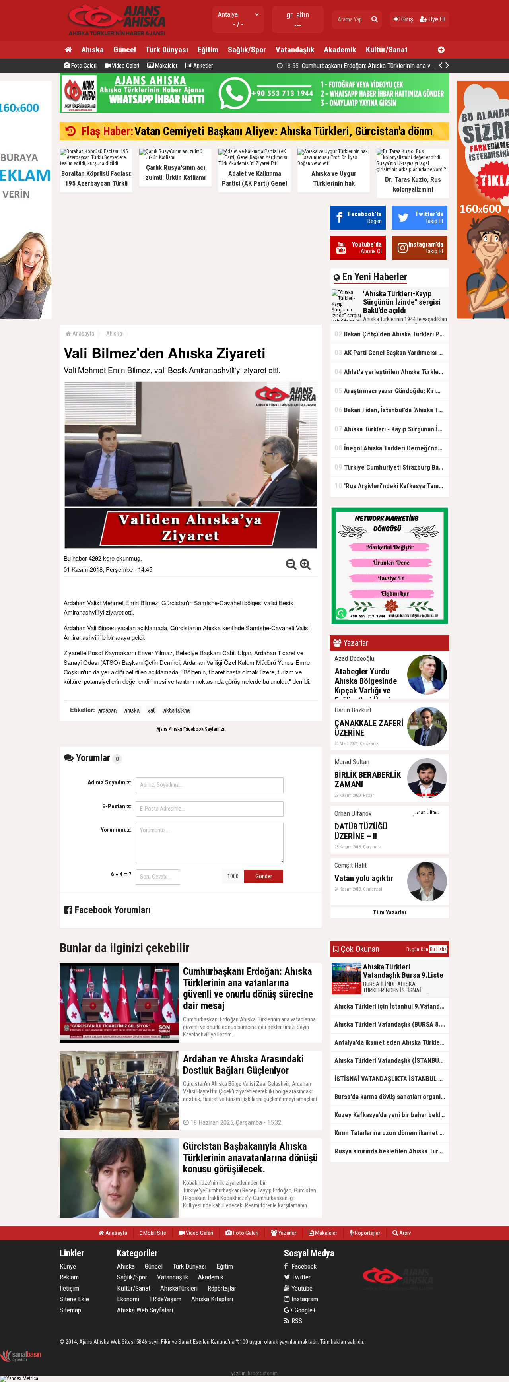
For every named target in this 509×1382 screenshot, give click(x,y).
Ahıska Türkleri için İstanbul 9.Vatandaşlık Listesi (391, 1006)
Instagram (304, 1299)
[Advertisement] (191, 261)
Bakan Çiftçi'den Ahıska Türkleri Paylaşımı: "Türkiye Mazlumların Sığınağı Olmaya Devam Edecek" (391, 333)
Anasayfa (82, 333)
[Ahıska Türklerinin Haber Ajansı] (114, 38)
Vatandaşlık (295, 49)
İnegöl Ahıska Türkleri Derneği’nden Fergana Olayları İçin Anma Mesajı (391, 447)
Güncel (124, 49)
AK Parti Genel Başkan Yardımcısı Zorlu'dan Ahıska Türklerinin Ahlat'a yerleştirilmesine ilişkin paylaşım (391, 352)
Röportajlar (367, 1232)
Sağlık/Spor (247, 49)
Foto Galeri (83, 65)
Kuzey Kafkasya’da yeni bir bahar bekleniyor (391, 1115)
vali (151, 710)
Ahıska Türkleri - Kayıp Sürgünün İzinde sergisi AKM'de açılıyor (391, 428)
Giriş (406, 19)
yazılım (238, 1373)
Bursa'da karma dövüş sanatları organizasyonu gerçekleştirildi (391, 1097)
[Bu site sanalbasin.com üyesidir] (20, 1360)
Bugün (412, 949)
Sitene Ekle (74, 1299)
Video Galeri (125, 65)
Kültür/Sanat (387, 49)
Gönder (263, 876)
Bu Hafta (438, 949)
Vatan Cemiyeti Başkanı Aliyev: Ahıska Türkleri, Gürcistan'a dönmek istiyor (305, 131)
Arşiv (404, 1232)
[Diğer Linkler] (441, 50)
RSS (296, 1321)
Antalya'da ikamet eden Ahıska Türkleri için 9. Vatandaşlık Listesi (391, 1042)
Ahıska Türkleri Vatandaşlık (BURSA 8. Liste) (391, 1024)
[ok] (374, 19)
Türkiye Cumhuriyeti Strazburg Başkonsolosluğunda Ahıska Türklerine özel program (391, 467)
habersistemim (263, 1373)
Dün (424, 949)
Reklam (69, 1277)
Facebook (303, 1266)
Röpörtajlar (222, 1288)
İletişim (69, 1288)
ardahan (107, 710)
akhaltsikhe (176, 710)
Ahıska (93, 49)
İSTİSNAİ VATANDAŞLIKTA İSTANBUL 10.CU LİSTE (391, 1079)
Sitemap (70, 1310)
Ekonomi (128, 1299)
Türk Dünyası (167, 49)
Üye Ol (436, 19)
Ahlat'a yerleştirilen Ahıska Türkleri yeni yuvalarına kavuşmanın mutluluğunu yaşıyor (391, 371)
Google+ (303, 1310)
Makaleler (165, 65)
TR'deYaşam (165, 1299)
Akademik (340, 49)
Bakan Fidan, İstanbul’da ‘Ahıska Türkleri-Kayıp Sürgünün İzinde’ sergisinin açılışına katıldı (391, 409)
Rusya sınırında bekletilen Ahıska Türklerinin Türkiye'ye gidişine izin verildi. (391, 1151)
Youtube (301, 1288)
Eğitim (208, 49)
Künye (68, 1266)
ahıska (132, 710)
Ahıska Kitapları (212, 1299)
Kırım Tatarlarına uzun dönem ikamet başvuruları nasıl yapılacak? (391, 1133)
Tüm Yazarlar (390, 912)
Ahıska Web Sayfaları (145, 1310)
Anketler (202, 65)
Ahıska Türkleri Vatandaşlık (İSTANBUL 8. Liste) (391, 1060)
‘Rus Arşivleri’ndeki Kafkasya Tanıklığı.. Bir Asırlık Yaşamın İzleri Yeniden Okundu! (391, 485)
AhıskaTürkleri (179, 1288)
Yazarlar (286, 1232)
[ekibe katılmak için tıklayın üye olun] (389, 624)
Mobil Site (154, 1232)
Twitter (300, 1277)
